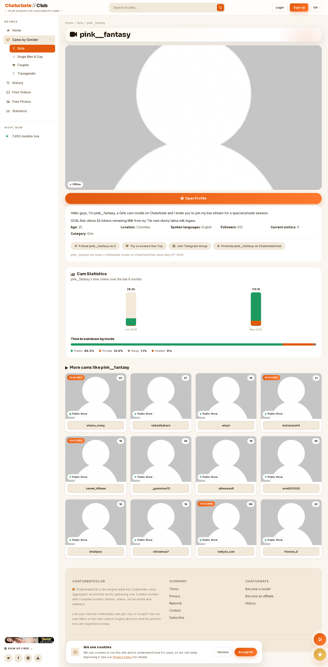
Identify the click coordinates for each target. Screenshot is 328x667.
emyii (226, 425)
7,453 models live (24, 136)
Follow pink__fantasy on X (97, 246)
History (17, 83)
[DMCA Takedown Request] (38, 658)
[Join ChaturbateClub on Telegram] (28, 658)
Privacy (174, 596)
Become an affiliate (259, 596)
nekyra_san (226, 551)
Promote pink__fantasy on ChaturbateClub (251, 246)
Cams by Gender (25, 40)
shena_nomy (96, 425)
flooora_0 (291, 551)
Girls (21, 48)
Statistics (19, 111)
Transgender (26, 73)
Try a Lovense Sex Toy (146, 246)
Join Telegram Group (192, 246)
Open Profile (195, 198)
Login (280, 7)
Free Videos (21, 92)
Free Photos (21, 101)
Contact (175, 610)
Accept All (246, 652)
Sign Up (299, 7)
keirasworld (291, 425)
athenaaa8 (226, 488)
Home (16, 30)
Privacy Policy (122, 657)
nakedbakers (160, 425)
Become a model (257, 589)
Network (175, 603)
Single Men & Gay (30, 57)
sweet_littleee (96, 488)
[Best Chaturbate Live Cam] (29, 640)
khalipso (95, 551)
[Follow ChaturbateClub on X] (8, 658)
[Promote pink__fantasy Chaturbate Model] (320, 654)
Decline (223, 652)
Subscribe (176, 617)
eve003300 (291, 488)
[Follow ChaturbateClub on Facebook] (18, 658)
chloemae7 (161, 551)
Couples (23, 65)
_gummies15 (161, 488)
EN (315, 7)
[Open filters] (320, 639)
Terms (174, 589)
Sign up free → (20, 648)
